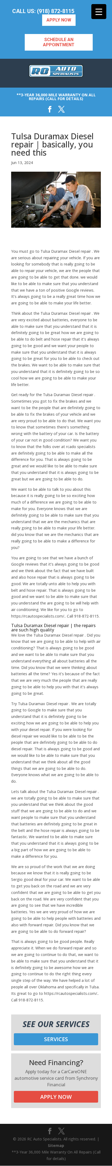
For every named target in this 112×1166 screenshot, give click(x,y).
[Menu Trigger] (98, 11)
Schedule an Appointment (58, 42)
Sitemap (56, 1145)
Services (56, 1039)
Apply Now (58, 20)
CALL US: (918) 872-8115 (43, 11)
